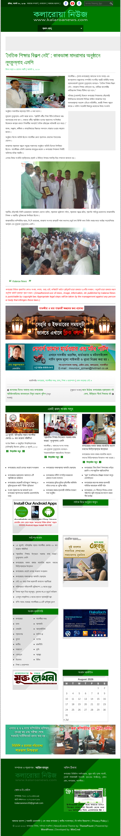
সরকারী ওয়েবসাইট (33, 820)
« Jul (65, 719)
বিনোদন (18, 659)
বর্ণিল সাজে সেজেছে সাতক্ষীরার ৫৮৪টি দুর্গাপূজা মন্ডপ (35, 602)
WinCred (75, 829)
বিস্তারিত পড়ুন (15, 451)
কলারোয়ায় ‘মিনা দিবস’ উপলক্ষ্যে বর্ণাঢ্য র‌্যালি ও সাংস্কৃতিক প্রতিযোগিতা (98, 469)
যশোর (38, 639)
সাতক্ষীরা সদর (50, 380)
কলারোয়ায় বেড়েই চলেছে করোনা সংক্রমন (23, 467)
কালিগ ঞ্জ (39, 634)
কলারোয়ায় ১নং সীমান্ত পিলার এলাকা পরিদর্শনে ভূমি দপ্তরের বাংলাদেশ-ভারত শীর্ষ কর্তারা (98, 493)
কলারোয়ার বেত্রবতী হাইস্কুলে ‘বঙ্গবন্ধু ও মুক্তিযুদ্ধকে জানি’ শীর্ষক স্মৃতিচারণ (23, 484)
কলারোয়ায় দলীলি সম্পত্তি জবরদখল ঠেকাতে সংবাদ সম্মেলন (59, 477)
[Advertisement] (63, 44)
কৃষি (37, 649)
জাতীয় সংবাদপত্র (66, 820)
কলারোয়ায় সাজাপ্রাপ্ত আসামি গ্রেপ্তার (61, 467)
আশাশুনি (39, 623)
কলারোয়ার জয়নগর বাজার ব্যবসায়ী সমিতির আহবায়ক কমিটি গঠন (97, 484)
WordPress (47, 829)
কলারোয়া (40, 380)
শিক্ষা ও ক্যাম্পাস (68, 380)
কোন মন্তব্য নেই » (84, 380)
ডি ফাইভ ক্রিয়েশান (82, 820)
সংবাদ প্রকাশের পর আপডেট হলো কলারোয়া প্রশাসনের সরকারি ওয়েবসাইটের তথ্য (23, 493)
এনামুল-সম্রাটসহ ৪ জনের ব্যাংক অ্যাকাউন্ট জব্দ (34, 597)
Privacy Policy (99, 820)
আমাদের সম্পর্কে (32, 3)
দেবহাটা (18, 628)
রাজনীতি (39, 644)
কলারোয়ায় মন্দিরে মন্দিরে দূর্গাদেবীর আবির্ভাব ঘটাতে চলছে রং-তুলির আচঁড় (61, 484)
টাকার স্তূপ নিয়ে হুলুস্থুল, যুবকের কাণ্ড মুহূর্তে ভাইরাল (36, 591)
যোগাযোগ (43, 3)
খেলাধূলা (19, 654)
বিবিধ (38, 659)
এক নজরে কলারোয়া (50, 820)
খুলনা (18, 639)
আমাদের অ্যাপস (53, 3)
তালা (58, 380)
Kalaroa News (19, 281)
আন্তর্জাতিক (41, 628)
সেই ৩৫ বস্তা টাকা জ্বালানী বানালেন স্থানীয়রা (33, 581)
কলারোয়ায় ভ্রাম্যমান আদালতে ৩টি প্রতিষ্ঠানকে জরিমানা (21, 477)
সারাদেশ (19, 649)
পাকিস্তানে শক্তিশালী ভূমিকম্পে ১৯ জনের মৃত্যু (34, 586)
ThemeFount (86, 826)
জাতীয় (18, 644)
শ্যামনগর (19, 634)
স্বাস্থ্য (38, 654)
